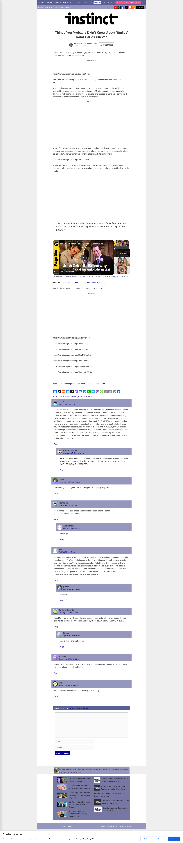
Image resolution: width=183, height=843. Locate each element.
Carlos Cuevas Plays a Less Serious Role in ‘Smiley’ (83, 282)
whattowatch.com (98, 384)
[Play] (115, 247)
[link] (56, 244)
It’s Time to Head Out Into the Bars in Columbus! (80, 780)
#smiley (89, 397)
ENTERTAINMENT (63, 3)
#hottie (74, 397)
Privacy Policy (66, 826)
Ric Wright (73, 708)
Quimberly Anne (90, 44)
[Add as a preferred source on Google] (106, 45)
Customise (147, 839)
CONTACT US (58, 7)
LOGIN (40, 7)
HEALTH (87, 3)
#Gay (69, 397)
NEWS (50, 3)
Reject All (161, 839)
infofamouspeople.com (70, 384)
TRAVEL (77, 3)
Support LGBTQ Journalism (128, 2)
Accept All (174, 839)
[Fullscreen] (128, 247)
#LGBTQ (81, 397)
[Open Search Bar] (143, 3)
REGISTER (48, 7)
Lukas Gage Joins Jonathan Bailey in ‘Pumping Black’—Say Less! (79, 795)
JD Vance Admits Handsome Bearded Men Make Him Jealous (80, 804)
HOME (41, 3)
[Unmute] (118, 247)
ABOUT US (68, 7)
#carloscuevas (61, 397)
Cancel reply (83, 708)
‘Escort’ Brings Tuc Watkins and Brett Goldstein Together (79, 787)
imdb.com (85, 384)
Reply (56, 444)
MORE (107, 3)
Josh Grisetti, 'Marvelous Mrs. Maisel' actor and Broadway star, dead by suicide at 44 (83, 243)
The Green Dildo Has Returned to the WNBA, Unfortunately (78, 813)
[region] (91, 837)
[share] (110, 243)
